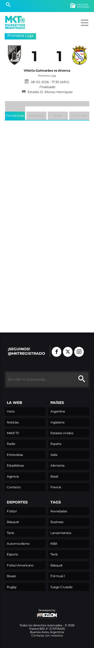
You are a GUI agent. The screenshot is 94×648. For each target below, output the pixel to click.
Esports (12, 554)
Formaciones (15, 115)
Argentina (57, 411)
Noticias (13, 422)
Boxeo (11, 576)
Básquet (13, 522)
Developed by (30, 613)
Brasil (54, 476)
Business (56, 522)
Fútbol (11, 511)
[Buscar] (8, 5)
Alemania (57, 465)
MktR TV (13, 433)
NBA (53, 544)
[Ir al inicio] (15, 22)
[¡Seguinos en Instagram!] (79, 352)
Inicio (11, 411)
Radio (11, 444)
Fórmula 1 (57, 576)
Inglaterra (57, 422)
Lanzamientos (60, 533)
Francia (55, 487)
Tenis (10, 533)
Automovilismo (18, 544)
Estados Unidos (61, 433)
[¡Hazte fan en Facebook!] (56, 352)
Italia (53, 455)
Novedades (58, 511)
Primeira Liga (20, 35)
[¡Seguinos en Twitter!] (68, 352)
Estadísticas (36, 115)
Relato (57, 115)
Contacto (14, 487)
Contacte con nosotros (47, 635)
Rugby (12, 587)
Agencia (13, 476)
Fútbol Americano (20, 565)
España (55, 444)
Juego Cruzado (61, 587)
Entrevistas (15, 455)
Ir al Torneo (79, 115)
